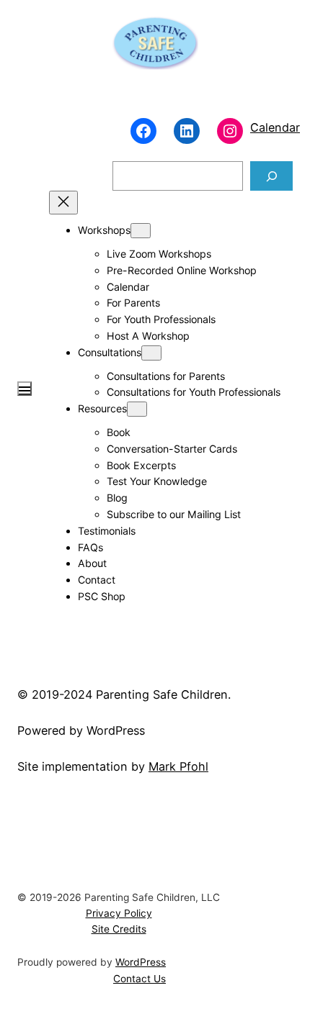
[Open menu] (24, 388)
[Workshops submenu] (140, 230)
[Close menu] (63, 202)
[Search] (271, 176)
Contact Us (139, 978)
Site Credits (119, 929)
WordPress (140, 962)
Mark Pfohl (178, 766)
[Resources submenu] (137, 409)
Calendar (275, 127)
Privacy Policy (119, 913)
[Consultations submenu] (151, 353)
